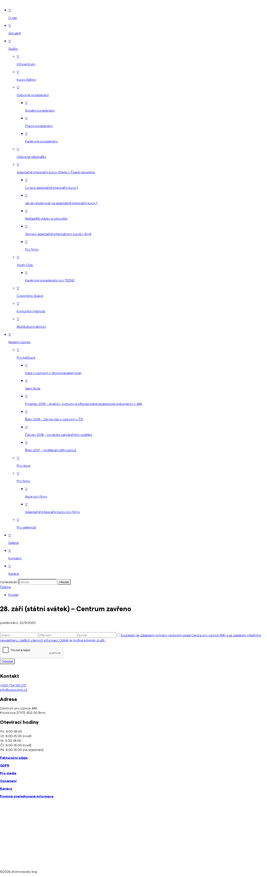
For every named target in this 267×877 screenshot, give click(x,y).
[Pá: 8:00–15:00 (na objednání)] (133, 749)
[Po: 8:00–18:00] (133, 731)
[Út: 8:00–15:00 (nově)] (133, 736)
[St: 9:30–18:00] (133, 740)
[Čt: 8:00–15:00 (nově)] (133, 745)
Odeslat (7, 661)
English (13, 594)
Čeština (5, 587)
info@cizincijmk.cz (13, 689)
